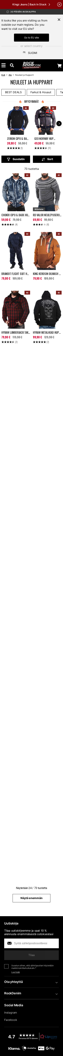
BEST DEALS (13, 92)
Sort (50, 159)
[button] (31, 1036)
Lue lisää (15, 972)
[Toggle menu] (3, 65)
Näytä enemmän (31, 898)
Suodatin (19, 159)
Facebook (10, 1020)
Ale (10, 75)
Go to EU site (31, 37)
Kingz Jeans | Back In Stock (29, 4)
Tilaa (31, 955)
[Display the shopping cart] (59, 65)
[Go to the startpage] (31, 65)
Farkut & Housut (40, 92)
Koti (3, 75)
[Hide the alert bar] (59, 4)
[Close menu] (59, 20)
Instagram (10, 1012)
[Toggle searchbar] (12, 65)
